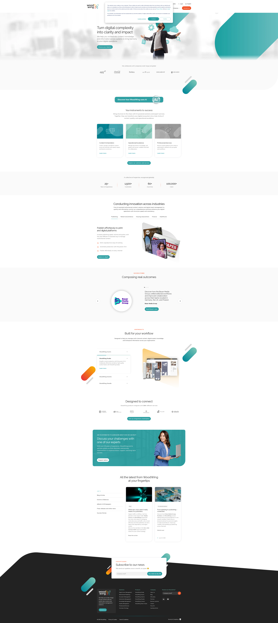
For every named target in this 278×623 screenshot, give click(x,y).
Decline (165, 18)
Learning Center (154, 608)
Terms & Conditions (123, 619)
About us (152, 592)
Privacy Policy (159, 9)
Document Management (125, 596)
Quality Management (124, 603)
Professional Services (124, 605)
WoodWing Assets (139, 594)
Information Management (125, 599)
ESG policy (152, 596)
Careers (152, 603)
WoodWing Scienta (140, 596)
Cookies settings (142, 18)
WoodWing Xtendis (140, 599)
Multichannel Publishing (124, 594)
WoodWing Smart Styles (141, 603)
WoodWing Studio (139, 592)
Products (137, 589)
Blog (151, 594)
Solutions (121, 589)
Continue (153, 18)
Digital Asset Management (125, 592)
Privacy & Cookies (113, 619)
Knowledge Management (125, 601)
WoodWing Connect (140, 601)
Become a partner (154, 601)
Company (153, 589)
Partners (152, 599)
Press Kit (152, 605)
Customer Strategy (123, 608)
